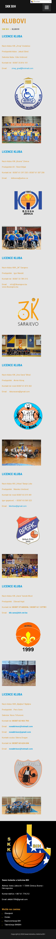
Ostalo (7, 917)
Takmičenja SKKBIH (13, 925)
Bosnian (36, 1)
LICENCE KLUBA (12, 36)
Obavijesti (9, 913)
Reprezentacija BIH (13, 921)
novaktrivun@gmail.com (20, 732)
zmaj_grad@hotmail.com (22, 68)
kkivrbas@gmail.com (18, 506)
